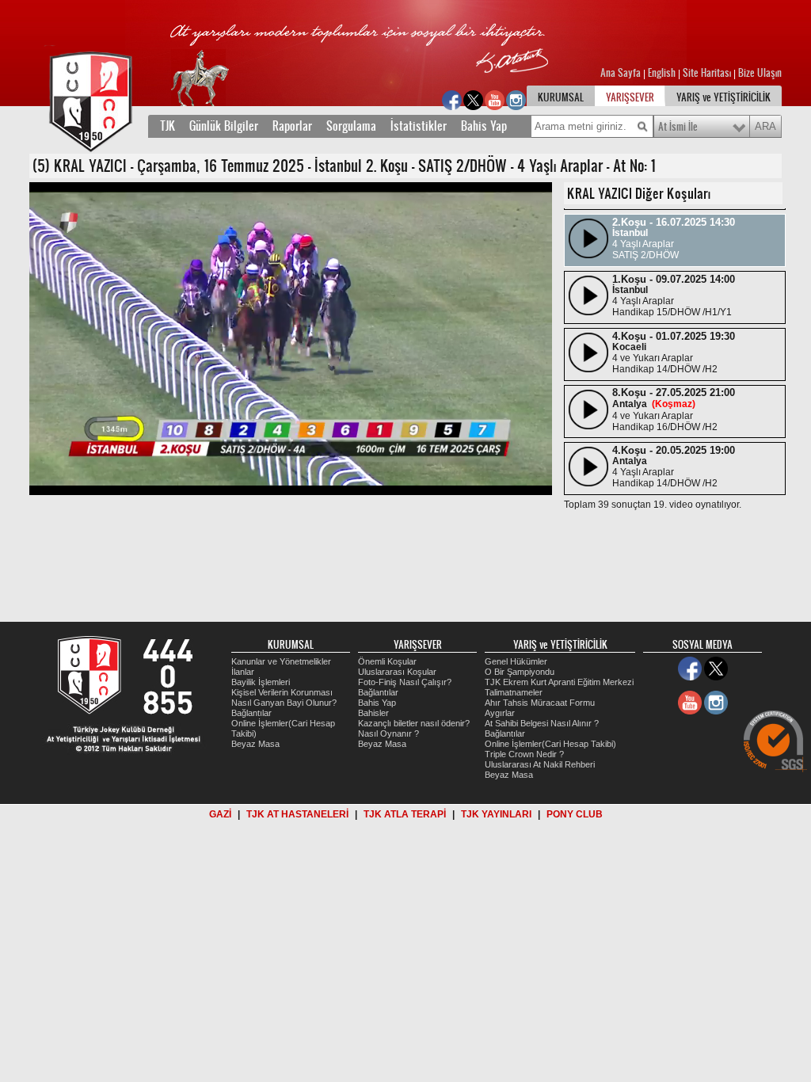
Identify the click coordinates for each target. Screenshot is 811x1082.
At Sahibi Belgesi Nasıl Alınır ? (542, 723)
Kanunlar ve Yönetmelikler (281, 661)
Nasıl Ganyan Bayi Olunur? (284, 702)
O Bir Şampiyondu (519, 671)
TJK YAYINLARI (496, 814)
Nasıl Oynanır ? (388, 733)
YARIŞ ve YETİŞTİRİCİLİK (723, 97)
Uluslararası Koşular (397, 671)
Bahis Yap (484, 126)
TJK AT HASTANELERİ (297, 814)
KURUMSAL (561, 97)
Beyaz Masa (255, 744)
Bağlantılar (251, 713)
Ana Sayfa (621, 73)
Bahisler (373, 713)
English (662, 73)
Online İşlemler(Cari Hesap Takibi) (550, 744)
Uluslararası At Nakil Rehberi (540, 764)
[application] (290, 338)
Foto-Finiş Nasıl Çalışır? (404, 682)
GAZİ (220, 814)
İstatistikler (418, 126)
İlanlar (242, 671)
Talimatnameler (514, 692)
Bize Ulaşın (760, 73)
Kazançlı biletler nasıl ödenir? (414, 723)
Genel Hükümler (516, 661)
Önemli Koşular (387, 661)
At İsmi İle (678, 127)
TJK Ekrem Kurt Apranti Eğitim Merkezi (559, 682)
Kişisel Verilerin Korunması (282, 692)
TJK (167, 126)
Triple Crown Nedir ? (524, 754)
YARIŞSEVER (630, 97)
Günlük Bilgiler (223, 126)
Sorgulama (351, 126)
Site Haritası (708, 73)
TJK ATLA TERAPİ (405, 814)
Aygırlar (500, 713)
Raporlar (292, 126)
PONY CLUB (574, 814)
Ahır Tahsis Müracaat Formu (540, 702)
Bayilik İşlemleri (260, 682)
